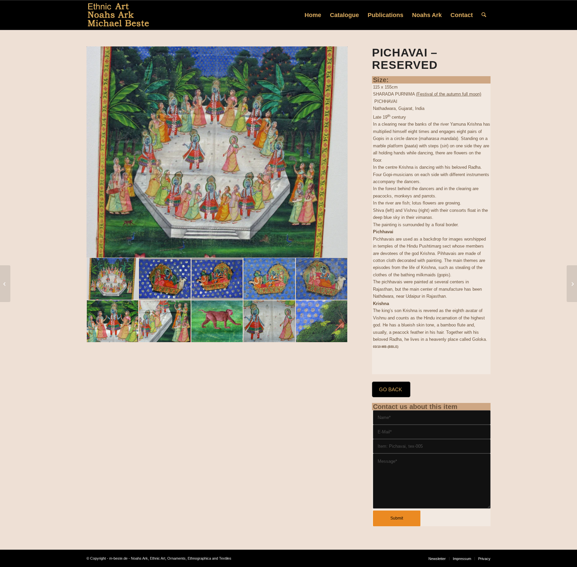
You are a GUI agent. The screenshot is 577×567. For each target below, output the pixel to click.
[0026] (217, 279)
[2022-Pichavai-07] (269, 321)
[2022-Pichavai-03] (322, 279)
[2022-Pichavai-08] (322, 321)
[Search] (484, 15)
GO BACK (390, 389)
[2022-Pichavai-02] (269, 279)
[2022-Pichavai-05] (165, 321)
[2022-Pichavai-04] (112, 321)
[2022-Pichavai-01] (217, 152)
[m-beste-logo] (118, 15)
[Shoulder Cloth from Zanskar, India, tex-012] (572, 283)
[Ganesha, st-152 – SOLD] (5, 283)
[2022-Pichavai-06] (217, 321)
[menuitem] (313, 15)
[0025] (165, 279)
